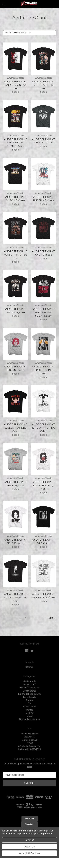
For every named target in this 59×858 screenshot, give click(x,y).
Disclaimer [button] (29, 824)
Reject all (30, 846)
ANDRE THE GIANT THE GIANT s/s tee (43, 199)
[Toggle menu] (4, 4)
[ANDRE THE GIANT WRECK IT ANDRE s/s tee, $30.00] (16, 401)
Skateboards (29, 681)
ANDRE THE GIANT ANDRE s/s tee (43, 253)
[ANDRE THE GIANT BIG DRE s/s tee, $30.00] (16, 517)
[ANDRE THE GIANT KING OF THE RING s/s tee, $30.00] (44, 401)
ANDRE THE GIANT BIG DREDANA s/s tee (43, 485)
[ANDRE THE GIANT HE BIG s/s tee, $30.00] (16, 459)
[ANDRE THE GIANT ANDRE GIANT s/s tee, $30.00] (16, 58)
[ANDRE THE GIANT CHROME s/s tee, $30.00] (16, 174)
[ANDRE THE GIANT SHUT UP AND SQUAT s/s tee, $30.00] (44, 286)
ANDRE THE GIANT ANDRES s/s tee (15, 310)
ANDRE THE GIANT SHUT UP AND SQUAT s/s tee (43, 312)
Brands (29, 700)
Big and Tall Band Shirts (29, 694)
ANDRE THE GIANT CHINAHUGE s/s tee (43, 596)
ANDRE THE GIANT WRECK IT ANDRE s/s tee (15, 428)
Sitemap (29, 667)
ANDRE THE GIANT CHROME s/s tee (15, 199)
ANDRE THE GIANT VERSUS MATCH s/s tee (15, 254)
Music (29, 716)
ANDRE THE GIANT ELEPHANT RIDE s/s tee (43, 370)
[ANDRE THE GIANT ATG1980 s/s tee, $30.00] (44, 116)
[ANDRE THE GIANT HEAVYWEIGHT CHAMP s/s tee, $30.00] (16, 116)
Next (51, 618)
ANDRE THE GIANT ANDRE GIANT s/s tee (15, 85)
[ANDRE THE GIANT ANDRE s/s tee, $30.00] (44, 228)
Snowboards (29, 684)
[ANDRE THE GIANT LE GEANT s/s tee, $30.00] (16, 343)
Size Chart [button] (29, 819)
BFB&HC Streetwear (29, 687)
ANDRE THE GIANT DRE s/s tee (43, 541)
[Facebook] (26, 650)
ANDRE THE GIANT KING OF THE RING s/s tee (43, 428)
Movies (29, 710)
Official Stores (29, 691)
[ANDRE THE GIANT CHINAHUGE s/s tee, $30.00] (44, 571)
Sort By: (8, 32)
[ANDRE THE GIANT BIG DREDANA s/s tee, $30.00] (44, 459)
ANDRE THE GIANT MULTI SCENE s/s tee (43, 85)
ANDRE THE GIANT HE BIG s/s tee (15, 484)
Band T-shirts (29, 697)
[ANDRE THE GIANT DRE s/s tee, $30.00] (44, 517)
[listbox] (22, 32)
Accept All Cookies (29, 853)
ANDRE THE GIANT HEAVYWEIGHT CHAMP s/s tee (15, 142)
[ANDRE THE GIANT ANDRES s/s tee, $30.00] (16, 286)
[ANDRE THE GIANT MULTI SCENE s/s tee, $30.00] (44, 58)
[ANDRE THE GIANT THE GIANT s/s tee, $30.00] (44, 174)
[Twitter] (32, 650)
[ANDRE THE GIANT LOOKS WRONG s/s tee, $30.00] (16, 571)
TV (29, 703)
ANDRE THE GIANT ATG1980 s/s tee (43, 141)
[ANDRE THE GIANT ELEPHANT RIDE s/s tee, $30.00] (44, 343)
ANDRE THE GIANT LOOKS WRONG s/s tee (15, 597)
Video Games (29, 706)
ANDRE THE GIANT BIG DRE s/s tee (15, 541)
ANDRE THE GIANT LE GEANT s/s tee (15, 368)
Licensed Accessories (29, 719)
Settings (29, 840)
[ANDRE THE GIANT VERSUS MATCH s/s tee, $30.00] (16, 228)
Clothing (29, 713)
